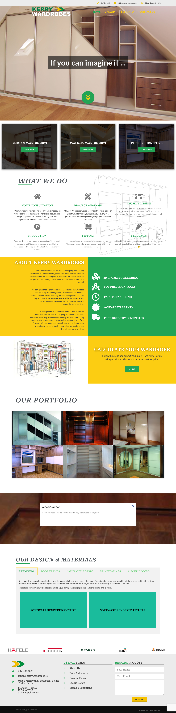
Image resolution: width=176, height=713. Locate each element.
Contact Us (147, 11)
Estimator (128, 11)
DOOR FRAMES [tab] (50, 571)
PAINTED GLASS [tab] (110, 571)
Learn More (29, 149)
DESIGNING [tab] (26, 571)
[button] (18, 514)
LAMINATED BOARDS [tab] (80, 571)
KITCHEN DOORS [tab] (139, 571)
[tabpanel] (88, 604)
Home (97, 11)
